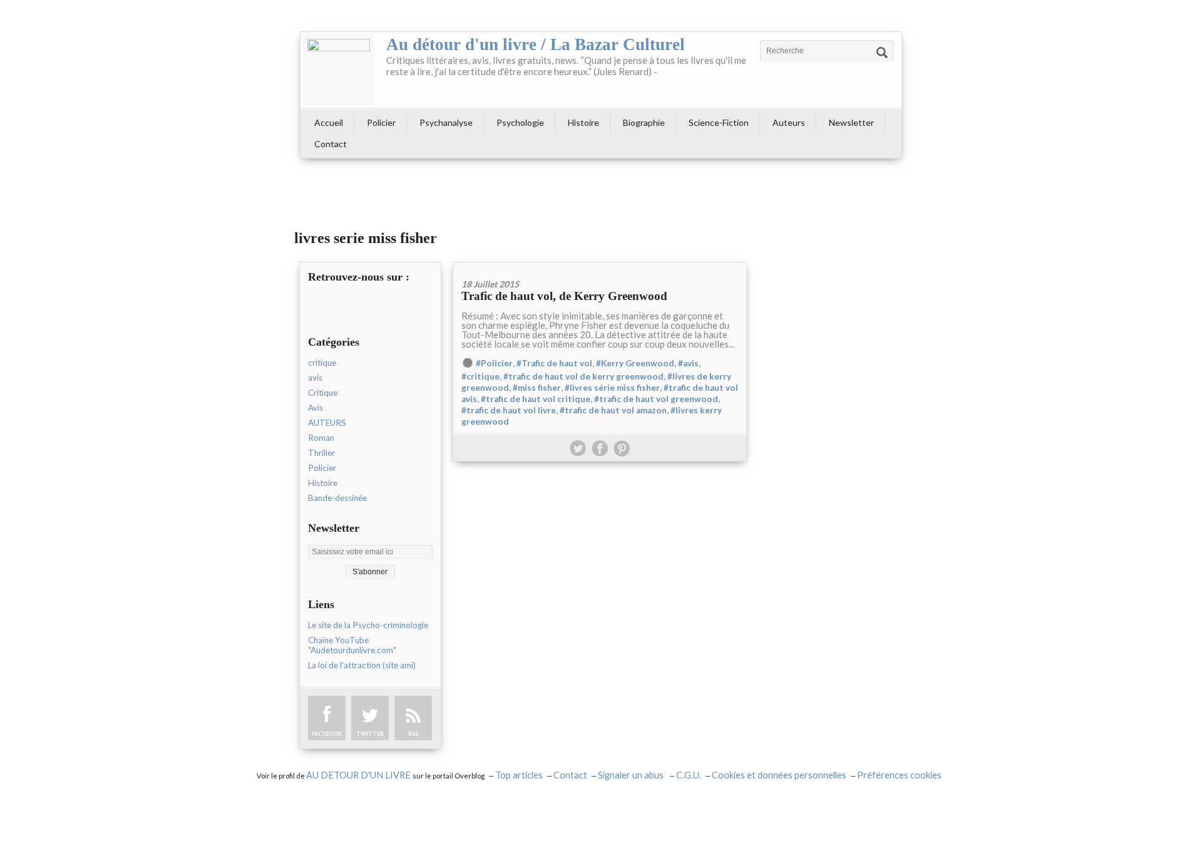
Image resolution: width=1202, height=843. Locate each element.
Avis (315, 408)
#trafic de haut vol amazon (613, 410)
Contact (330, 143)
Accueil (328, 122)
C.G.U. (688, 775)
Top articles (519, 775)
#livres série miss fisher (612, 388)
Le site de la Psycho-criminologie (368, 625)
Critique (322, 393)
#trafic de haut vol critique (535, 399)
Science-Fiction (719, 122)
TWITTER (370, 733)
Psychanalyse (446, 122)
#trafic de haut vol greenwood (656, 399)
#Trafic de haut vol (554, 363)
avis (315, 378)
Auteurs (789, 122)
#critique (480, 376)
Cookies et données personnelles (779, 775)
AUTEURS (327, 423)
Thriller (321, 453)
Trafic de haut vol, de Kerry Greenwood (564, 296)
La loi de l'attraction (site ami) (362, 665)
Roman (321, 438)
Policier (381, 122)
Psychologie (520, 122)
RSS (413, 733)
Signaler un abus (631, 775)
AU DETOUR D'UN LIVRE (359, 775)
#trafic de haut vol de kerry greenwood (583, 376)
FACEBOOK (327, 733)
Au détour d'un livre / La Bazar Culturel (535, 44)
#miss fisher (537, 388)
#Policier (494, 363)
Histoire (583, 122)
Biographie (644, 122)
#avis (688, 363)
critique (322, 363)
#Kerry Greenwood (635, 363)
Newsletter (851, 122)
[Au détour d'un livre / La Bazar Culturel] (339, 70)
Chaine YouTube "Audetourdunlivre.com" (352, 645)
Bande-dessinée (337, 498)
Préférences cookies (899, 775)
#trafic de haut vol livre (508, 410)
